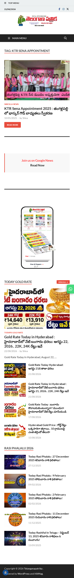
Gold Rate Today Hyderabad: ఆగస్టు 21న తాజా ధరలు (45, 366)
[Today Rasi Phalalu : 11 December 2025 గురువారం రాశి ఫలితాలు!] (15, 513)
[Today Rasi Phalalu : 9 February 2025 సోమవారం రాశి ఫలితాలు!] (15, 475)
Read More (11, 124)
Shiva (25, 118)
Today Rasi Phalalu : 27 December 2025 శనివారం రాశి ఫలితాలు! (48, 458)
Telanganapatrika (33, 568)
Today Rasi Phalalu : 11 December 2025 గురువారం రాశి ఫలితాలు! (48, 515)
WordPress (24, 573)
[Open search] (65, 38)
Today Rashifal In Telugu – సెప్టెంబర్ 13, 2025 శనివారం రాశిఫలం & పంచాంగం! (48, 536)
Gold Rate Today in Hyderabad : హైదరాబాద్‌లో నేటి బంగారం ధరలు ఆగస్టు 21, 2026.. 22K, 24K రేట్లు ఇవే (48, 387)
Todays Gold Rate (13, 332)
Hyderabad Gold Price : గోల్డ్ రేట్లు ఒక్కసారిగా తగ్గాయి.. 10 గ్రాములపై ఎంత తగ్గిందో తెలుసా (47, 428)
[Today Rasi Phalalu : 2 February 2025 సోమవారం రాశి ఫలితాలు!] (15, 494)
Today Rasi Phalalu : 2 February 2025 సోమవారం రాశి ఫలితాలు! (47, 496)
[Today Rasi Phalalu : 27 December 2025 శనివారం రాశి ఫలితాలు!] (15, 456)
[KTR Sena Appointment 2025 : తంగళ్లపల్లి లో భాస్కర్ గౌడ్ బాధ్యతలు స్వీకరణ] (37, 80)
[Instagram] (63, 9)
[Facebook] (59, 9)
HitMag (39, 573)
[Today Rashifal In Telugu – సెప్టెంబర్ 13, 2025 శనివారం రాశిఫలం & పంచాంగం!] (15, 532)
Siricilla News (11, 104)
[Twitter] (68, 9)
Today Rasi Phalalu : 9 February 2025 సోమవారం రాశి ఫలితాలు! (47, 477)
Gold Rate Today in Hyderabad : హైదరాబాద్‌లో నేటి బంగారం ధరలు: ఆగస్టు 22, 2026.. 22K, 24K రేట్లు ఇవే (36, 341)
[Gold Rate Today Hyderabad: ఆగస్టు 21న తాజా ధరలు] (15, 365)
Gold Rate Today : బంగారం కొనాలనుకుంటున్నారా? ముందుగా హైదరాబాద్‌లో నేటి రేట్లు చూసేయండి (47, 408)
